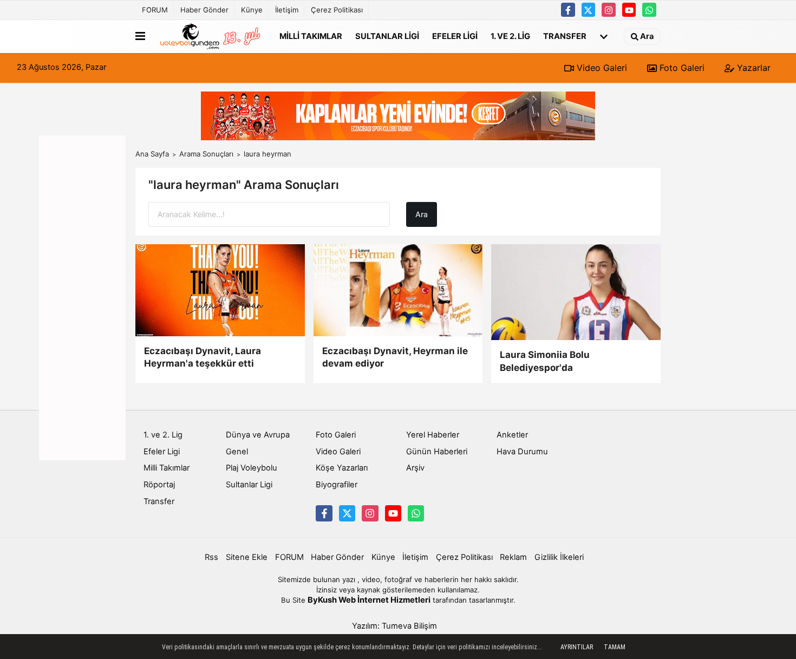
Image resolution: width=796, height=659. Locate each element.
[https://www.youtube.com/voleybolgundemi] (629, 10)
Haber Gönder (204, 9)
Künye (252, 9)
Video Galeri (600, 67)
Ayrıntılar (576, 647)
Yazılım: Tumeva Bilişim (394, 626)
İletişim (286, 9)
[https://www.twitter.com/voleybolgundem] (589, 10)
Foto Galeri (680, 67)
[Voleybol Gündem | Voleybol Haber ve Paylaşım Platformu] (210, 36)
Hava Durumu (522, 451)
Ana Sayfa (152, 153)
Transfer (564, 36)
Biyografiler (336, 485)
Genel (237, 451)
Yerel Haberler (432, 435)
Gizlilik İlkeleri (559, 557)
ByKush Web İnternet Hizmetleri (369, 600)
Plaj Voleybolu (251, 468)
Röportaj (159, 485)
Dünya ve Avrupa (258, 435)
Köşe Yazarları (342, 468)
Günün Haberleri (436, 451)
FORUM (155, 9)
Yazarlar (752, 67)
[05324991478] (649, 10)
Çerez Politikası (337, 9)
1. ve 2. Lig (510, 36)
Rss (211, 557)
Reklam (513, 557)
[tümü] (604, 36)
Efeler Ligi (455, 36)
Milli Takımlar (310, 36)
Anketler (512, 435)
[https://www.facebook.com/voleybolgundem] (568, 10)
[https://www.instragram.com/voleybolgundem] (609, 10)
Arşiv (415, 468)
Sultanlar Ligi (387, 36)
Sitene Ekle (246, 557)
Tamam (614, 647)
